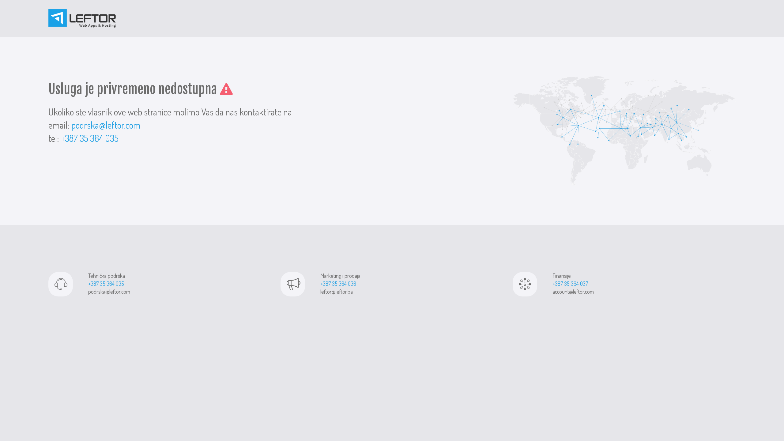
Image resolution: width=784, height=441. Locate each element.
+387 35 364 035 (90, 138)
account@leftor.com (573, 291)
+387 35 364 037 (570, 283)
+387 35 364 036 (338, 283)
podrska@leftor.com (106, 125)
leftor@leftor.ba (336, 291)
